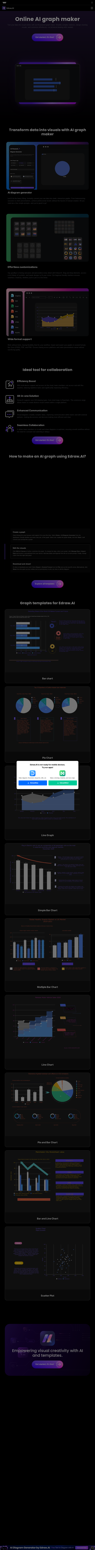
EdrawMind (63, 783)
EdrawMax (34, 783)
